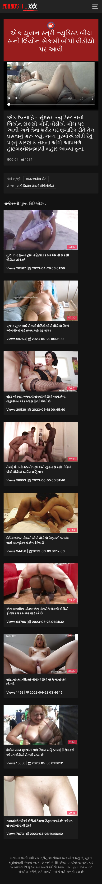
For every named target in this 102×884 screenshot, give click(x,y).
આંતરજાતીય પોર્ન (36, 179)
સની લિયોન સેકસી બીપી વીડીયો (35, 186)
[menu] (95, 6)
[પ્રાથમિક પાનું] (20, 6)
